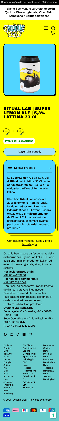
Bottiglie (7, 362)
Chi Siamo (28, 345)
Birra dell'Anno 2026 (8, 354)
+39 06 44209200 (14, 275)
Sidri (5, 371)
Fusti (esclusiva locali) (8, 376)
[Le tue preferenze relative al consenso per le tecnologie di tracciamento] (53, 415)
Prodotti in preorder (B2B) (8, 388)
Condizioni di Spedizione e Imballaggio (29, 357)
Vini (5, 368)
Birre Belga (48, 371)
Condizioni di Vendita (20, 240)
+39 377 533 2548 (14, 282)
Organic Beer (20, 399)
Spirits (6, 365)
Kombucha (28, 387)
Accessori (8, 382)
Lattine (6, 359)
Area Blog (8, 393)
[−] (6, 131)
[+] (20, 131)
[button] (53, 28)
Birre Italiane (49, 362)
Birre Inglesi (49, 379)
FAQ (25, 362)
